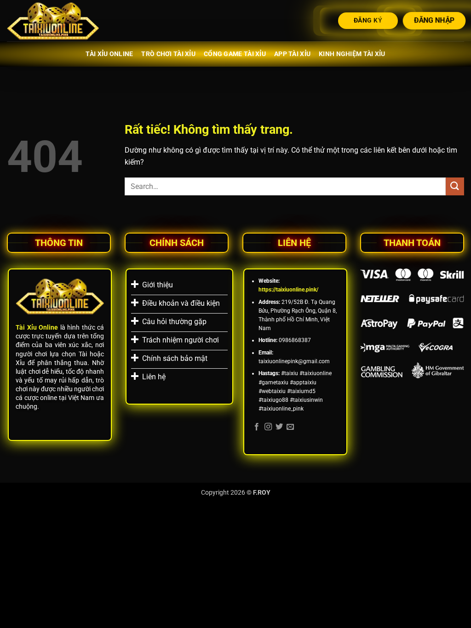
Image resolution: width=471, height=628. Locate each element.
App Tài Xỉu (292, 54)
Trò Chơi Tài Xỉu (168, 54)
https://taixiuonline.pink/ (288, 289)
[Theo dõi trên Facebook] (256, 427)
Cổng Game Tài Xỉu (235, 54)
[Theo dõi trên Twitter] (279, 427)
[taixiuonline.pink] (53, 20)
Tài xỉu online (109, 54)
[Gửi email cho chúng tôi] (290, 427)
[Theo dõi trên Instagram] (268, 427)
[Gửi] (455, 186)
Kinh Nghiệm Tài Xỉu (352, 54)
